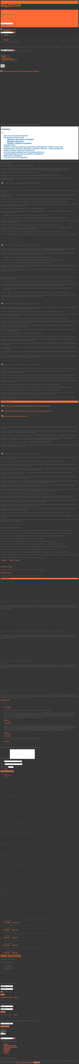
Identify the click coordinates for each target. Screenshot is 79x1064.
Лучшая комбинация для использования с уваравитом (23, 154)
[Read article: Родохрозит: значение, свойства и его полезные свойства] (39, 679)
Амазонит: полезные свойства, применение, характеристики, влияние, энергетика (33, 147)
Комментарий (5, 758)
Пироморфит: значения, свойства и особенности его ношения (18, 843)
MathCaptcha (5, 768)
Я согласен (36, 1062)
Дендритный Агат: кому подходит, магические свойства (17, 833)
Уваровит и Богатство (15, 141)
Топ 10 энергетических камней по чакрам (13, 795)
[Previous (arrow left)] (1, 1032)
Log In (15, 1014)
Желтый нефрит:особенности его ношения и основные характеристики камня (23, 813)
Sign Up (16, 997)
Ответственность (9, 968)
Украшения (7, 15)
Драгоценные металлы (11, 21)
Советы (6, 18)
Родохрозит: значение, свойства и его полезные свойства (24, 690)
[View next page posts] (2, 420)
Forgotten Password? (6, 997)
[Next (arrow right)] (2, 1032)
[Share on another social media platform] (1, 563)
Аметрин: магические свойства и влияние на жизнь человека (18, 822)
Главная (6, 10)
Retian (4, 56)
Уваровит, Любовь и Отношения (19, 143)
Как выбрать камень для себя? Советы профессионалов (17, 873)
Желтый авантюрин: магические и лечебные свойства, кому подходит (21, 854)
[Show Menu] (1, 28)
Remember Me (6, 992)
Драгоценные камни (10, 12)
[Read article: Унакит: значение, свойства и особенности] (39, 416)
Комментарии (8, 965)
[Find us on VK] (5, 976)
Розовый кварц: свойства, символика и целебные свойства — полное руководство (33, 148)
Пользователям (8, 967)
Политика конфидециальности (24, 1062)
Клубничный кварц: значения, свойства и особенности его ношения (20, 804)
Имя (2, 761)
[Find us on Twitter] (3, 976)
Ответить (6, 720)
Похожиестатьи (9, 145)
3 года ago (8, 707)
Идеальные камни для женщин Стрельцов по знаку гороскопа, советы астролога (24, 882)
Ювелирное (7, 30)
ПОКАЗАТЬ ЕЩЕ (5, 700)
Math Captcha (4, 767)
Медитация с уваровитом (13, 156)
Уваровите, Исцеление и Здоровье (20, 139)
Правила (6, 970)
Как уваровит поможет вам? (14, 137)
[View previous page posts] (1, 420)
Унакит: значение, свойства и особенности (19, 150)
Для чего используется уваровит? (16, 135)
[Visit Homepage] (11, 6)
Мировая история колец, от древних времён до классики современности (22, 786)
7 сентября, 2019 (5, 57)
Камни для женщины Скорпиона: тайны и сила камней (16, 891)
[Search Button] (1, 22)
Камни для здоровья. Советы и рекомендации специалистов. (18, 864)
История (6, 40)
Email (2, 764)
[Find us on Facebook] (1, 976)
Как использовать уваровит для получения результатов (24, 152)
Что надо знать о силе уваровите (16, 157)
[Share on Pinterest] (1, 561)
